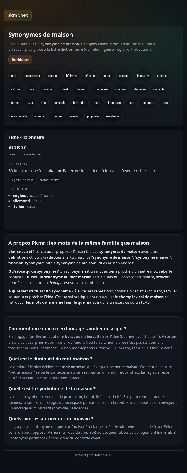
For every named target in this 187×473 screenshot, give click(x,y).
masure (57, 116)
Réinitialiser (20, 59)
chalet (64, 89)
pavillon (74, 116)
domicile (158, 89)
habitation (79, 102)
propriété (93, 116)
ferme (15, 102)
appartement (32, 75)
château (81, 89)
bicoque (124, 75)
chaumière (101, 89)
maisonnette (19, 116)
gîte (43, 102)
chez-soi (121, 89)
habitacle (59, 102)
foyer (29, 102)
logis (165, 102)
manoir (39, 116)
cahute (15, 89)
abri (13, 75)
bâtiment (72, 75)
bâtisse (90, 75)
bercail (107, 75)
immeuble (114, 102)
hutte (97, 102)
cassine (47, 89)
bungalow (143, 75)
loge (131, 102)
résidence (112, 116)
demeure (140, 89)
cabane (162, 75)
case (31, 89)
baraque (53, 75)
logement (148, 102)
